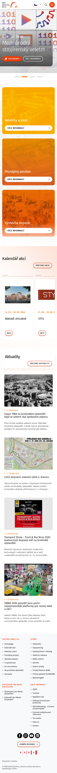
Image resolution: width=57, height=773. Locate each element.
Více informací (12, 59)
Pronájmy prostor (18, 171)
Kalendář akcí (10, 648)
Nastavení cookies (9, 761)
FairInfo (36, 663)
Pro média (37, 718)
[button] (38, 5)
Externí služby (38, 666)
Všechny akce (43, 265)
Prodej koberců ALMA (41, 670)
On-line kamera (10, 666)
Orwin (14, 769)
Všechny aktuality (40, 363)
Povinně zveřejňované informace (42, 713)
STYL (41, 318)
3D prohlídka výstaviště (13, 670)
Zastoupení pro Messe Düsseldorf (13, 693)
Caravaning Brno (20, 36)
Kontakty (8, 674)
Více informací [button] (15, 128)
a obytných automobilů (18, 48)
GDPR (35, 689)
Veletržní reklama (40, 655)
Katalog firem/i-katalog (42, 651)
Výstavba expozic (17, 223)
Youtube (31, 735)
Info (9, 333)
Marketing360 (38, 678)
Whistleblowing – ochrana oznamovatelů (43, 707)
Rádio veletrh (38, 659)
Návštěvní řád (38, 697)
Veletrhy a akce (16, 120)
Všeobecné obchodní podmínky (41, 702)
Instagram (25, 735)
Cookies (36, 693)
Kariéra (36, 726)
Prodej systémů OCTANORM (44, 674)
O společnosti (10, 663)
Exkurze (36, 722)
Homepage (8, 644)
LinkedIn (37, 735)
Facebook (19, 735)
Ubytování (37, 644)
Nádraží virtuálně (15, 318)
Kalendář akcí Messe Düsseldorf (12, 698)
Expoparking (38, 648)
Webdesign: (7, 769)
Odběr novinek (27, 744)
